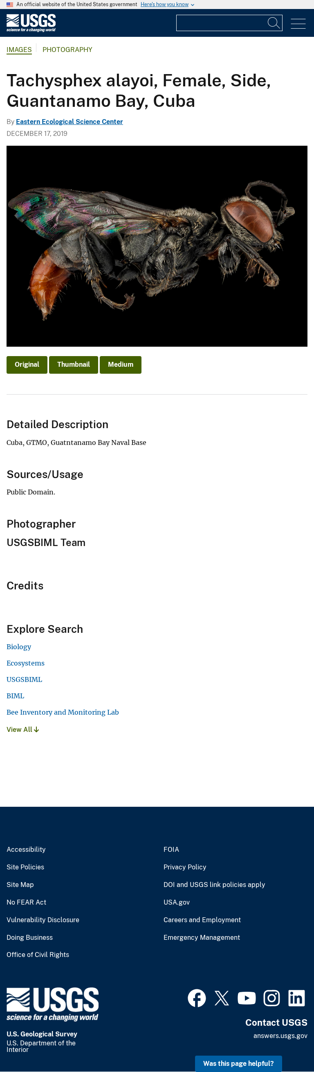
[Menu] (298, 24)
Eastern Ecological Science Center (69, 122)
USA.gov (177, 902)
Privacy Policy (185, 867)
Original (27, 364)
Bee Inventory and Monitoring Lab (63, 712)
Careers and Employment (202, 920)
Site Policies (25, 867)
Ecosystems (26, 663)
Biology (19, 647)
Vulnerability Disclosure (43, 920)
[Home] (31, 30)
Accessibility (26, 849)
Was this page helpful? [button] (238, 1063)
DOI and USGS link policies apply (214, 885)
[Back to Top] (284, 1042)
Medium (120, 364)
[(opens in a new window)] (197, 997)
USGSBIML (24, 679)
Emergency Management (202, 937)
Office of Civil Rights (38, 955)
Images (19, 50)
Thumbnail (73, 364)
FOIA (171, 849)
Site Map (20, 885)
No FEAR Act (26, 902)
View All (20, 729)
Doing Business (30, 937)
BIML (15, 696)
